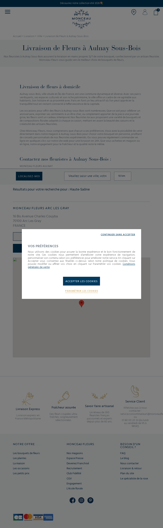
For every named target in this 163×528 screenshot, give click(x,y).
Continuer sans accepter (118, 235)
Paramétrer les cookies (81, 291)
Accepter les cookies (81, 281)
